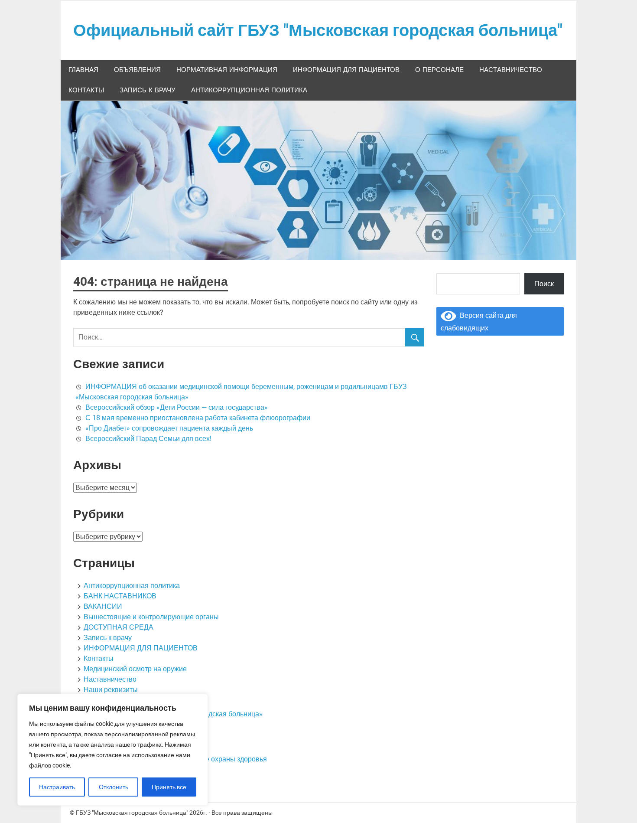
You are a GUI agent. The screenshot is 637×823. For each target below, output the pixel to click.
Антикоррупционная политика (249, 90)
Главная (83, 70)
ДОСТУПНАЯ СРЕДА (118, 627)
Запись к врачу (148, 90)
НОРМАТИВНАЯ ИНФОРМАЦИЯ (226, 70)
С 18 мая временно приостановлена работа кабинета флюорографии (197, 418)
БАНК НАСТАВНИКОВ (120, 596)
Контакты (86, 90)
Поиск (544, 284)
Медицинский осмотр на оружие (135, 669)
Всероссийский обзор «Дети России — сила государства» (176, 407)
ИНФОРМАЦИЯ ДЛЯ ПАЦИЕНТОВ (346, 70)
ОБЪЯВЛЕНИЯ (137, 70)
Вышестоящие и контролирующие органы (151, 617)
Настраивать (57, 787)
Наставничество (510, 70)
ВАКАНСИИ (103, 606)
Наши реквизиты (111, 690)
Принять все (169, 787)
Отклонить (113, 787)
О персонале (439, 70)
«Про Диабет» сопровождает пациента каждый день (169, 428)
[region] (112, 750)
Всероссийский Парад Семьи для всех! (148, 438)
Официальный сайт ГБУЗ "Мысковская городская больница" (317, 30)
